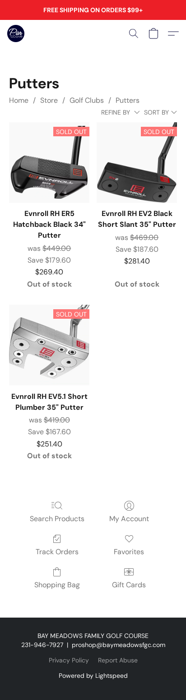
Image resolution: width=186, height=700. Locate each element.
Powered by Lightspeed (93, 675)
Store (49, 100)
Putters (128, 100)
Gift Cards (129, 585)
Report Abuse (118, 660)
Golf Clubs (87, 100)
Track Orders (57, 551)
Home (18, 100)
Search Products (57, 518)
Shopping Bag (57, 585)
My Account (129, 518)
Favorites (129, 551)
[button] (16, 33)
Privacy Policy (69, 660)
